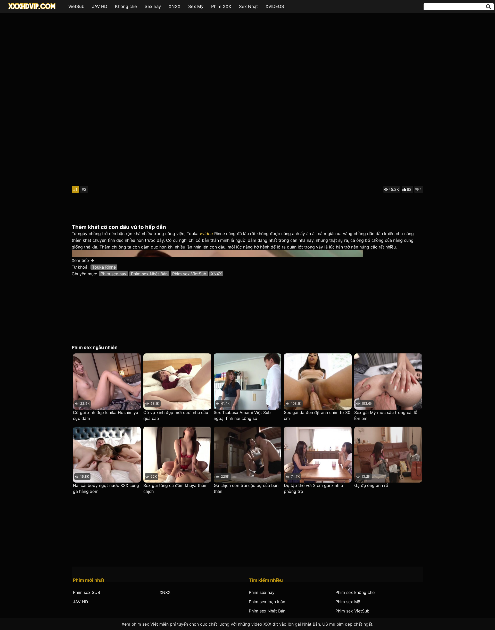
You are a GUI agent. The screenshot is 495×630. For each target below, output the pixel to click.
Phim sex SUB (86, 592)
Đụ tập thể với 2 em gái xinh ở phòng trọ (313, 488)
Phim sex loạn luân (267, 601)
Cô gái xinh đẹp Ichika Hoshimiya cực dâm (105, 415)
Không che (126, 6)
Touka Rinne (104, 267)
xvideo (206, 233)
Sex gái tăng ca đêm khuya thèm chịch (175, 488)
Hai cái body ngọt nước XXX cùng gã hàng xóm (106, 488)
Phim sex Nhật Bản (149, 273)
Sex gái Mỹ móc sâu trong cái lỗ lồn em (385, 415)
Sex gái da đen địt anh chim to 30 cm (317, 415)
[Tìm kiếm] (488, 6)
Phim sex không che (355, 592)
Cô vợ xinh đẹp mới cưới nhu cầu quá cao (175, 415)
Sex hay (153, 6)
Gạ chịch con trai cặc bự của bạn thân (246, 488)
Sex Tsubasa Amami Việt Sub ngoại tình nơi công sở (242, 415)
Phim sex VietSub (189, 273)
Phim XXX (221, 6)
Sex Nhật (248, 6)
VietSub (76, 6)
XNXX (174, 6)
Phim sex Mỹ (347, 601)
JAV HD (99, 6)
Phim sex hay (113, 273)
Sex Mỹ (195, 6)
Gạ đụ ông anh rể (371, 485)
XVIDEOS (275, 6)
